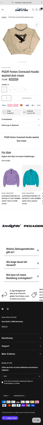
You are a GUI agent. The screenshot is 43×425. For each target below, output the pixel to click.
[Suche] (36, 9)
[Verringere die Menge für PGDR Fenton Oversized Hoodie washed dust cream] (3, 98)
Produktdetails (7, 119)
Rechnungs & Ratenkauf (10, 125)
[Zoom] (37, 25)
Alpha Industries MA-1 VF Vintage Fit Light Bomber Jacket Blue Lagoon (31, 198)
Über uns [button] (4, 326)
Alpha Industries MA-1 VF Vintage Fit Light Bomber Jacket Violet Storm (11, 198)
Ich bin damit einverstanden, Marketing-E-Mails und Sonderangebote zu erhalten (18, 382)
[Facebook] (4, 309)
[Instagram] (9, 309)
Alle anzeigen (6, 160)
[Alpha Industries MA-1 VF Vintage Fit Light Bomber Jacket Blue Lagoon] (31, 178)
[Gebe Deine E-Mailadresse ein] (39, 376)
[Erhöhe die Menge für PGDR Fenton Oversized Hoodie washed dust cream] (9, 98)
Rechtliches (7, 338)
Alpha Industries (8, 193)
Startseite (4, 17)
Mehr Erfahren (8, 353)
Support (5, 345)
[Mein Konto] (33, 9)
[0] (39, 9)
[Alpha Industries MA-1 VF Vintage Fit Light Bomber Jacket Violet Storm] (11, 178)
